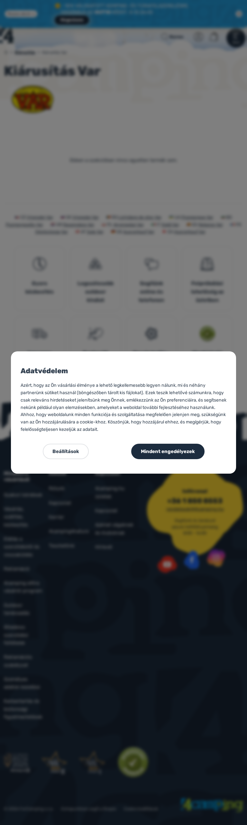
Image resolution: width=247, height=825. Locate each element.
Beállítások (65, 451)
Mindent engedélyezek (168, 451)
